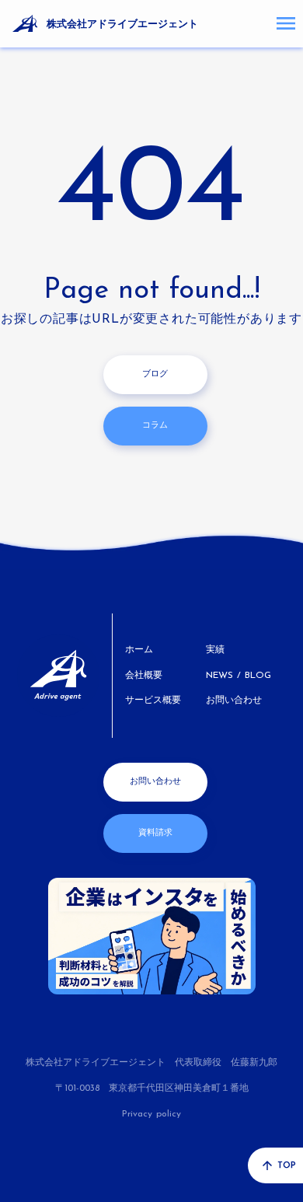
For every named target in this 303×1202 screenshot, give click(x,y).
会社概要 (143, 675)
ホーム (139, 650)
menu (285, 23)
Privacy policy (151, 1114)
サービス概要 (153, 700)
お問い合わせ (234, 700)
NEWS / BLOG (238, 675)
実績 (215, 650)
